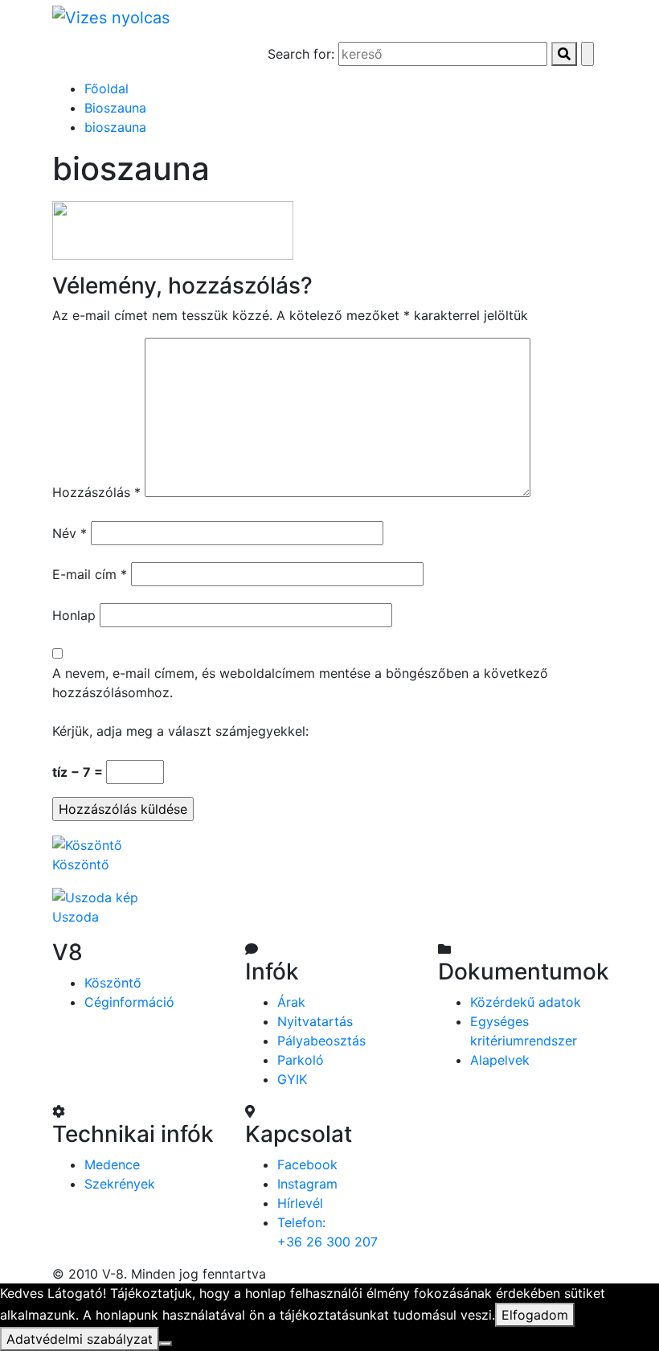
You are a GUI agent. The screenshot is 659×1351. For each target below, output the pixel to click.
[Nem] (165, 1343)
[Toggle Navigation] (87, 56)
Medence (112, 1164)
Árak (291, 1002)
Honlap (74, 615)
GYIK (292, 1079)
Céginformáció (129, 1002)
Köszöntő (112, 983)
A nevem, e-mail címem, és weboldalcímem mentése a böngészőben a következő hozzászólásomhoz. (300, 682)
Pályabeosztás (321, 1041)
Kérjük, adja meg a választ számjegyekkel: (180, 731)
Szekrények (119, 1184)
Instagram (307, 1184)
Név (69, 533)
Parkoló (300, 1060)
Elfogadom (534, 1315)
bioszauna (115, 127)
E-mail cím (89, 574)
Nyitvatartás (315, 1021)
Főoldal (106, 88)
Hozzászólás (96, 492)
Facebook (307, 1164)
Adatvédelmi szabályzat (79, 1339)
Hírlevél (300, 1203)
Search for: (301, 54)
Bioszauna (115, 108)
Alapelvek (500, 1060)
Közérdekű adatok (525, 1002)
